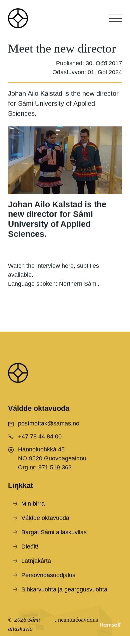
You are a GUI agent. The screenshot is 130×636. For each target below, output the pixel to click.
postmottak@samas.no (48, 423)
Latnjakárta (36, 560)
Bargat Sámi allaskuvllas (54, 532)
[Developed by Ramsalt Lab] (110, 624)
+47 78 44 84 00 (40, 436)
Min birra (33, 503)
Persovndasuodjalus (48, 575)
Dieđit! (29, 546)
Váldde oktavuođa (45, 518)
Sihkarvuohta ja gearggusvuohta (64, 589)
